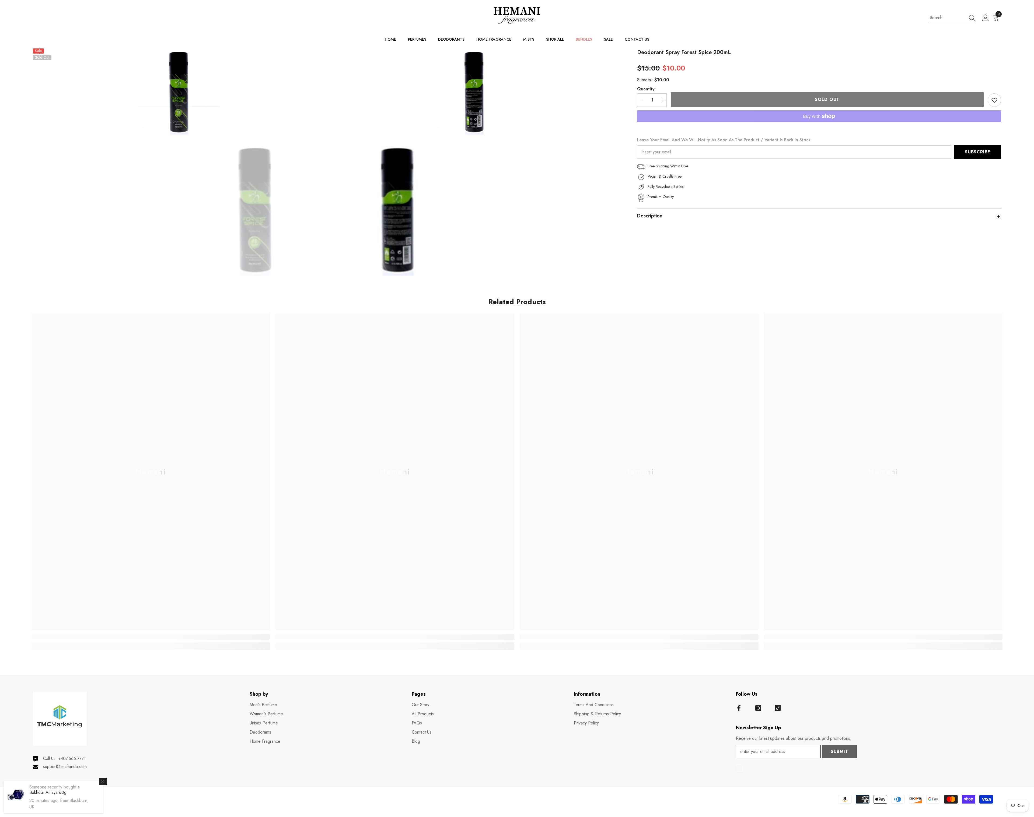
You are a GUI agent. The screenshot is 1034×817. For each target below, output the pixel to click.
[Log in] (985, 18)
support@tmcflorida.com (65, 766)
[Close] (103, 781)
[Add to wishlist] (994, 100)
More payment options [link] (819, 125)
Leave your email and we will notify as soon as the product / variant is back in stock (724, 140)
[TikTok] (777, 708)
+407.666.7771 (72, 758)
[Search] (953, 17)
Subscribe (977, 152)
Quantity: (646, 89)
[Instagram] (758, 708)
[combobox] (947, 17)
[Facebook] (738, 708)
